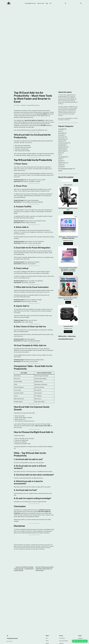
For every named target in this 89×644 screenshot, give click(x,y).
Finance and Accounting (63, 143)
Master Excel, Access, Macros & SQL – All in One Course (68, 298)
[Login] (65, 3)
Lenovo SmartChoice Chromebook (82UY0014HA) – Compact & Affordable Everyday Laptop (68, 269)
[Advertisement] (44, 17)
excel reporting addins (40, 547)
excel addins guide (26, 546)
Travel (59, 170)
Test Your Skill (61, 166)
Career (59, 131)
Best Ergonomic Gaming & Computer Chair (68, 209)
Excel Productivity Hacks (21, 547)
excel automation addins (36, 546)
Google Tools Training (62, 146)
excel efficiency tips (45, 546)
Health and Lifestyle (62, 150)
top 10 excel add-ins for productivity (37, 549)
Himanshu (24, 105)
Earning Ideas (61, 135)
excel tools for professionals (24, 549)
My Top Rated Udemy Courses (65, 339)
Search (75, 180)
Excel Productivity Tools (30, 547)
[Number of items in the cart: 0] (80, 3)
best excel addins (26, 544)
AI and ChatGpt (61, 129)
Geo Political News (62, 145)
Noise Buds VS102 (68, 326)
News (59, 154)
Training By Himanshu (12, 638)
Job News (60, 152)
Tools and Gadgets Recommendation (65, 168)
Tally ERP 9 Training (62, 162)
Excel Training (36, 105)
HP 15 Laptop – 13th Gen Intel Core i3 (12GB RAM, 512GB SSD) (68, 237)
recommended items (62, 156)
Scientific (60, 158)
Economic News (61, 137)
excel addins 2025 (34, 544)
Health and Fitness (61, 148)
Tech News (60, 164)
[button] (80, 641)
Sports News (60, 160)
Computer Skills (30, 105)
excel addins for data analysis (44, 544)
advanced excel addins (18, 544)
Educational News (61, 139)
